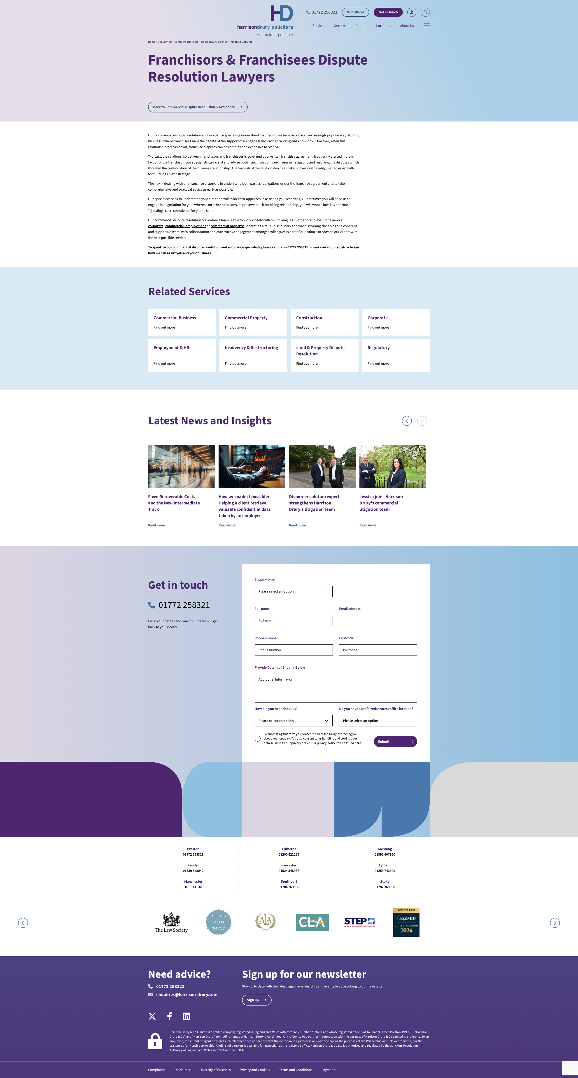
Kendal (193, 865)
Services (318, 25)
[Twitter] (155, 1016)
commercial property (227, 226)
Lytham (385, 865)
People (361, 25)
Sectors (340, 25)
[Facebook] (170, 1016)
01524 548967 (289, 870)
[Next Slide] (422, 421)
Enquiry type (265, 579)
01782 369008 (385, 886)
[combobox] (293, 591)
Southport (289, 881)
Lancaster (288, 865)
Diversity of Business (215, 1069)
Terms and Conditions (295, 1069)
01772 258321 (184, 605)
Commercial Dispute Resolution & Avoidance (201, 42)
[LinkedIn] (187, 1016)
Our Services (165, 42)
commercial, (175, 226)
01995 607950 (385, 854)
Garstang (385, 849)
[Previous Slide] (407, 421)
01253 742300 (385, 870)
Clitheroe (289, 849)
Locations (383, 25)
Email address (350, 608)
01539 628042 (193, 870)
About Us (407, 25)
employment (195, 226)
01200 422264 (289, 854)
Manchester (193, 881)
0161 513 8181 (193, 886)
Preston (193, 849)
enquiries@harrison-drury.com (186, 995)
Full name (262, 608)
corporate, (156, 226)
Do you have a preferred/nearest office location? (376, 708)
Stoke (384, 881)
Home (151, 42)
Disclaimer (183, 1069)
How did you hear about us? (276, 708)
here (358, 743)
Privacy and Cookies (255, 1069)
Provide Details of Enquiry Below (280, 667)
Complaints (156, 1069)
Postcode (346, 638)
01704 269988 (289, 886)
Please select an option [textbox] (276, 591)
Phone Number (266, 638)
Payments (329, 1069)
